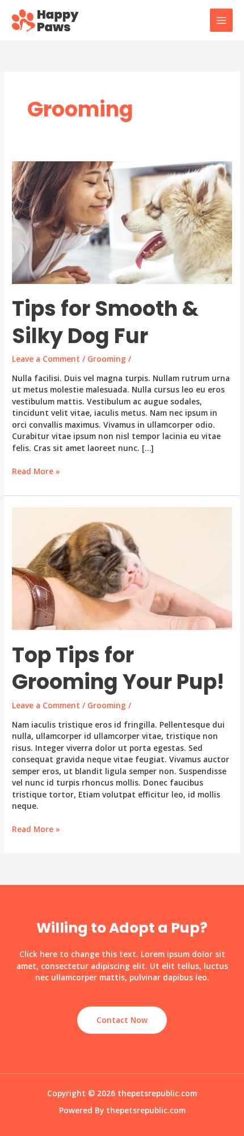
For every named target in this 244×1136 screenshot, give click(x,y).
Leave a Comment (46, 358)
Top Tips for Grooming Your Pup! (118, 668)
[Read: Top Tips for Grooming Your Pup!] (122, 567)
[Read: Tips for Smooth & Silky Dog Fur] (122, 221)
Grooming (106, 358)
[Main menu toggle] (221, 20)
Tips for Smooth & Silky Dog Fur (105, 322)
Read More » (36, 472)
